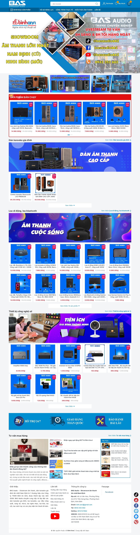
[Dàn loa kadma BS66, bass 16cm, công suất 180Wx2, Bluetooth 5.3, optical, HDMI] (70, 113)
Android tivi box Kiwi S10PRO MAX (70, 367)
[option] (70, 42)
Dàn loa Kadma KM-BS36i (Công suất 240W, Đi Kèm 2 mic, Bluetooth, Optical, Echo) (94, 127)
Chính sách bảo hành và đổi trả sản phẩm (59, 494)
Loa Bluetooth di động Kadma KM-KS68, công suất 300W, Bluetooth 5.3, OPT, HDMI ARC (95, 296)
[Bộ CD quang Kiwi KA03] (45, 384)
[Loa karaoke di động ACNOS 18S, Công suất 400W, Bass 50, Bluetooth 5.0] (45, 254)
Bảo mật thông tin (57, 499)
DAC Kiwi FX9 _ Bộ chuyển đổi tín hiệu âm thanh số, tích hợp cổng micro (119, 367)
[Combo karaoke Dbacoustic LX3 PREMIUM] (20, 183)
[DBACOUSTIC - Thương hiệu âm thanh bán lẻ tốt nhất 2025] (105, 460)
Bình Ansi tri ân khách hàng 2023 (118, 473)
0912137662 (82, 511)
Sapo (87, 530)
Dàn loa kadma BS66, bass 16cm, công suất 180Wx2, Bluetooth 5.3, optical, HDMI (70, 127)
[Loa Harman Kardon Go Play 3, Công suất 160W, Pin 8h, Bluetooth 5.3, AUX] (119, 283)
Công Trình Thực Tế (64, 10)
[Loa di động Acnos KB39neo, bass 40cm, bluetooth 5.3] (70, 283)
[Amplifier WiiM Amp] (20, 354)
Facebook (109, 492)
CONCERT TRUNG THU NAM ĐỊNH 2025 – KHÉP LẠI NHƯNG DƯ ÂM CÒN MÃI (120, 466)
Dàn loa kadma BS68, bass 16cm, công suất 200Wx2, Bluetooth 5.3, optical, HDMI (46, 127)
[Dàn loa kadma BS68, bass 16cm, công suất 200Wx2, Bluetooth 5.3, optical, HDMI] (45, 113)
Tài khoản (109, 3)
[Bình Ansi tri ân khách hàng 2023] (105, 474)
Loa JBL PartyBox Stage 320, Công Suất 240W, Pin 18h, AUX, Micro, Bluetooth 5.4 (21, 296)
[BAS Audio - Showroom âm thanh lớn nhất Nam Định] (17, 4)
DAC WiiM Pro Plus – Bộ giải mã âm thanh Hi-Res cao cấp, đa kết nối (45, 367)
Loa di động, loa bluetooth (23, 211)
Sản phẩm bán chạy (23, 97)
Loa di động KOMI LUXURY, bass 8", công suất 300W (95, 266)
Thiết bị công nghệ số (20, 311)
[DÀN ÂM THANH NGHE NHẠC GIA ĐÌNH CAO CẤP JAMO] (45, 183)
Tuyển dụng (55, 511)
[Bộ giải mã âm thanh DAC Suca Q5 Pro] (20, 384)
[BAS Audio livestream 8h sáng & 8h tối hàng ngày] (70, 42)
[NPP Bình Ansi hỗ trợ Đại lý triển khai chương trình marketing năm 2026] (105, 446)
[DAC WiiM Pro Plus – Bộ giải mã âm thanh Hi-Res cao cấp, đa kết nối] (45, 354)
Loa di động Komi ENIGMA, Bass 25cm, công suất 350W (119, 266)
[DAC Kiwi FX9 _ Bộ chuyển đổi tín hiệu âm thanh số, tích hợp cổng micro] (119, 354)
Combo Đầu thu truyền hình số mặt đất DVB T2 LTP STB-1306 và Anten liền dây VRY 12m (95, 367)
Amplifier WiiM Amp (20, 366)
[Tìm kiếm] (96, 4)
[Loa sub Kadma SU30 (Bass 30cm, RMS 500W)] (118, 113)
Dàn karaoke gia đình (20, 140)
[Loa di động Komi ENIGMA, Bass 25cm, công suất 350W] (119, 254)
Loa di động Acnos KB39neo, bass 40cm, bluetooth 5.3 (70, 296)
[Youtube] (55, 516)
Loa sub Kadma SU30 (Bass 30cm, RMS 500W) (118, 127)
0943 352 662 (79, 508)
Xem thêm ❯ (118, 140)
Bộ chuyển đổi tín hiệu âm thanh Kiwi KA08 (70, 396)
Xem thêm (69, 205)
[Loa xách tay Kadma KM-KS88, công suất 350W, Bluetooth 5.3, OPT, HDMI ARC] (21, 113)
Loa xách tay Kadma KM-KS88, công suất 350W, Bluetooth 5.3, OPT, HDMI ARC (21, 127)
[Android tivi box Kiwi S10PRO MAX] (70, 354)
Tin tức (105, 441)
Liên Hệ (98, 10)
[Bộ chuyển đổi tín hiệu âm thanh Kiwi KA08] (70, 384)
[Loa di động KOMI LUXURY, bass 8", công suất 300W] (94, 254)
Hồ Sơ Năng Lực (47, 10)
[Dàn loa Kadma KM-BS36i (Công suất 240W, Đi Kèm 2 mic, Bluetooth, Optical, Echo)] (94, 113)
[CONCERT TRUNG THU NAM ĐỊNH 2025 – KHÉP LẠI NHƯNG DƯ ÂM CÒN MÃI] (105, 467)
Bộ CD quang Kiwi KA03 (45, 395)
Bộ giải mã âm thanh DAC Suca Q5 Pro (20, 396)
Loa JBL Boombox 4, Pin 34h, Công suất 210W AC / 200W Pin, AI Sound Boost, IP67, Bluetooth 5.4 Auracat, (20, 266)
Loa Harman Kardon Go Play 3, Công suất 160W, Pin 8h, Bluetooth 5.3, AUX (119, 296)
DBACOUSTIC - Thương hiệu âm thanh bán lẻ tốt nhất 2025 (119, 459)
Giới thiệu (54, 505)
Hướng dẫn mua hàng (59, 490)
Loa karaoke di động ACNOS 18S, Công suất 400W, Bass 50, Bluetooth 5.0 (45, 266)
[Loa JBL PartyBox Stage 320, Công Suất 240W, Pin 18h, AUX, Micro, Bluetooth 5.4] (20, 283)
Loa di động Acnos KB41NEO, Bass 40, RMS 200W (45, 296)
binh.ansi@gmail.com (84, 505)
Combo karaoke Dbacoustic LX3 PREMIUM (20, 195)
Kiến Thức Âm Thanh (83, 10)
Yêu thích (121, 3)
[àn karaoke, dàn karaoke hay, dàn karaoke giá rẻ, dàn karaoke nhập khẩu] (70, 157)
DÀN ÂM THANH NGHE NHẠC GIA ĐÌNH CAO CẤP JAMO (45, 195)
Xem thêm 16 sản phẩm (69, 306)
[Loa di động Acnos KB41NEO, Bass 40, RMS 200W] (45, 283)
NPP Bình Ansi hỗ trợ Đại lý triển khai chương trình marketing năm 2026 (120, 445)
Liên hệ (53, 508)
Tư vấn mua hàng (18, 435)
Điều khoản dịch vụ (58, 502)
